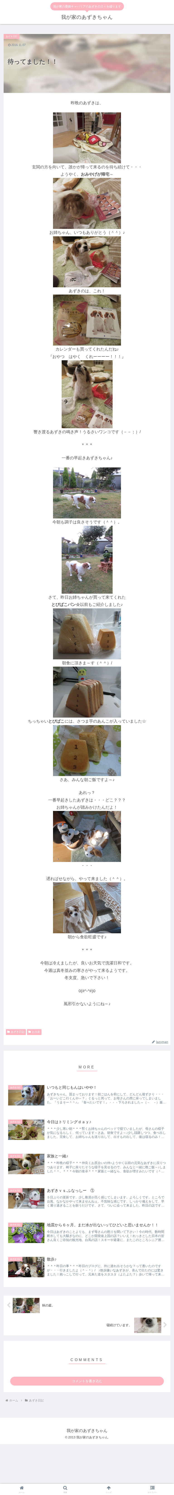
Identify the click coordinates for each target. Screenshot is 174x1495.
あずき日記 (17, 1031)
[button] (161, 876)
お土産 (36, 1031)
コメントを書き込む (87, 1381)
